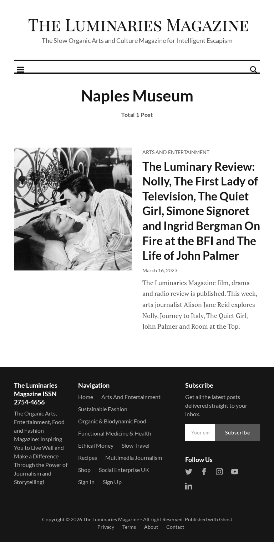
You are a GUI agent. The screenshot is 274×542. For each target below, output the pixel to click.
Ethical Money (95, 445)
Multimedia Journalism (133, 457)
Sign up (112, 481)
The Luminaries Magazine (111, 519)
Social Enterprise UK (124, 469)
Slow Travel (135, 445)
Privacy (105, 527)
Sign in (86, 481)
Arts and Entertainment (175, 152)
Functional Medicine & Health (114, 433)
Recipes (87, 457)
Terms (129, 527)
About (151, 527)
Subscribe (237, 432)
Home (85, 396)
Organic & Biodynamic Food (112, 421)
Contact (175, 527)
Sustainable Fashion (102, 409)
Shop (84, 469)
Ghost (225, 519)
